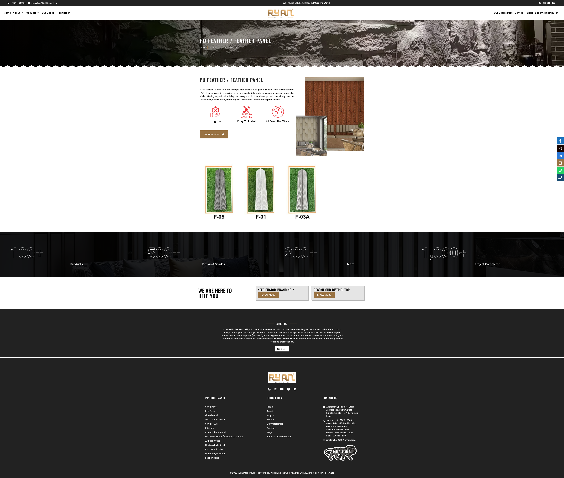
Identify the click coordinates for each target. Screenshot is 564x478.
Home (7, 12)
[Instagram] (544, 3)
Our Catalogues (503, 12)
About (16, 12)
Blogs (530, 12)
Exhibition (64, 12)
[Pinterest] (553, 3)
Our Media (48, 12)
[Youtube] (549, 3)
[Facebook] (540, 3)
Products (31, 12)
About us (281, 324)
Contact (519, 12)
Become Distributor (546, 12)
